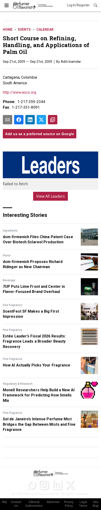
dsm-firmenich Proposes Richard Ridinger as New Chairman (32, 264)
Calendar (45, 29)
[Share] (18, 119)
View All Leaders (50, 196)
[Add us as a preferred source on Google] (52, 119)
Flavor (7, 255)
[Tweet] (41, 119)
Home (7, 29)
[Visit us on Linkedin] (57, 485)
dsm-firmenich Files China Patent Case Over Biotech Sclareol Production (38, 239)
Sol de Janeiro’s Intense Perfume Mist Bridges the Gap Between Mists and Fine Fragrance (39, 424)
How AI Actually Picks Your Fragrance (36, 365)
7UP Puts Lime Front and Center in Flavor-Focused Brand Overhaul (34, 289)
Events (24, 29)
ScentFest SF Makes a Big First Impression (31, 314)
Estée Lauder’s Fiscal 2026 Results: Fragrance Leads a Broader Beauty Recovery (34, 341)
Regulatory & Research (18, 383)
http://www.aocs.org (19, 92)
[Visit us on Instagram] (44, 485)
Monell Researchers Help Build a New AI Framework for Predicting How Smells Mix (38, 395)
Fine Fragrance (12, 305)
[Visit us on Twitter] (70, 485)
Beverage (9, 280)
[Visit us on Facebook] (30, 485)
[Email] (7, 119)
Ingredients (10, 230)
